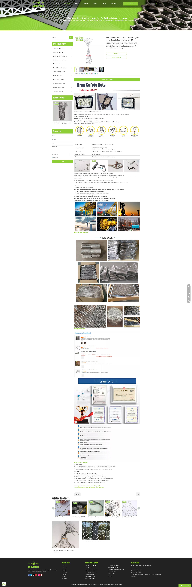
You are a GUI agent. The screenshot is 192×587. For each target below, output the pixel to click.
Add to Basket (116, 57)
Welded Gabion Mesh (114, 567)
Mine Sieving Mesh (90, 578)
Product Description (107, 79)
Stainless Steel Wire (90, 568)
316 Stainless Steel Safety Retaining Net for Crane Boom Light (62, 517)
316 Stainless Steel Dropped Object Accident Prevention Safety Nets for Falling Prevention (129, 517)
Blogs (64, 576)
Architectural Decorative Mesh (116, 569)
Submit (62, 161)
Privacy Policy (118, 584)
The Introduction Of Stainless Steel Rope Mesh (94, 542)
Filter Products (112, 571)
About (64, 570)
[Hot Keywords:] (156, 3)
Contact (65, 578)
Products (65, 568)
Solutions (65, 572)
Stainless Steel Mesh (91, 565)
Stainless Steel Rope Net (92, 570)
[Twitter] (34, 575)
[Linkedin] (31, 575)
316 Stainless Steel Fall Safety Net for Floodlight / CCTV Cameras (79, 517)
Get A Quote (130, 3)
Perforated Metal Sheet (91, 572)
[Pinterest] (41, 575)
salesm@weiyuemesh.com (139, 568)
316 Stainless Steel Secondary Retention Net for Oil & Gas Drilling (96, 517)
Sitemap (112, 584)
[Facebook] (29, 575)
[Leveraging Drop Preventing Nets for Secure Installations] (65, 534)
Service (64, 574)
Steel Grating (112, 574)
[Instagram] (39, 575)
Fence (110, 576)
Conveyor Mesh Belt (114, 565)
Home (64, 565)
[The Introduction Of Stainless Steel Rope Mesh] (96, 530)
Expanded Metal (90, 574)
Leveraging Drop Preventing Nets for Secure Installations (63, 551)
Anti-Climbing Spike (90, 576)
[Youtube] (36, 575)
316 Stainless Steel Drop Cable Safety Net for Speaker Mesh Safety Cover (112, 517)
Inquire (115, 53)
